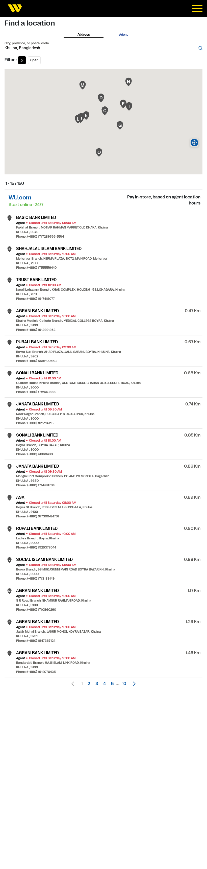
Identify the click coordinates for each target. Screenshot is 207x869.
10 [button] (124, 683)
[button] (132, 683)
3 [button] (96, 683)
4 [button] (104, 683)
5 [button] (112, 683)
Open (34, 60)
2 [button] (89, 683)
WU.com (20, 197)
